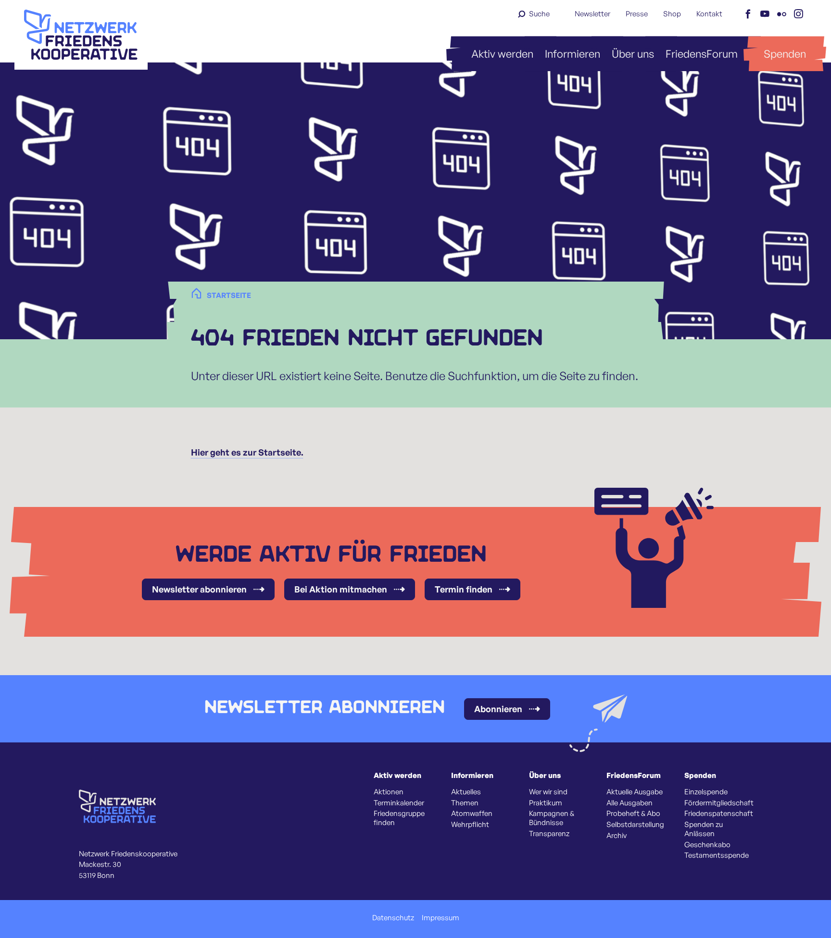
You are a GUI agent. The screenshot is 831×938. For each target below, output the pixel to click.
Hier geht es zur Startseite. (247, 452)
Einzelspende (706, 792)
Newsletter (592, 13)
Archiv (616, 835)
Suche (539, 13)
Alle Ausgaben (629, 803)
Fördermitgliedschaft (719, 803)
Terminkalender (399, 803)
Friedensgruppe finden (399, 818)
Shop (672, 13)
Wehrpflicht (470, 824)
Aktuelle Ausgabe (634, 792)
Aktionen (388, 792)
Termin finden (463, 589)
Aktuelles (466, 792)
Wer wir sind (548, 792)
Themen (464, 803)
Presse (637, 13)
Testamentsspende (716, 855)
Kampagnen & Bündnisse (551, 818)
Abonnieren (498, 709)
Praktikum (545, 803)
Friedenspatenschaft (718, 813)
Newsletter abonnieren (199, 589)
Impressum (440, 917)
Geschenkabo (707, 844)
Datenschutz (393, 917)
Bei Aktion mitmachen (340, 589)
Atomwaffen (471, 813)
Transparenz (549, 833)
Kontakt (709, 13)
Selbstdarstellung (635, 824)
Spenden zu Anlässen (703, 829)
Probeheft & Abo (633, 813)
